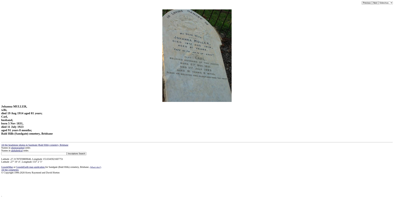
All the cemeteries (10, 170)
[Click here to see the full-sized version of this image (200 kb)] (197, 101)
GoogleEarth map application (30, 167)
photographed (17, 147)
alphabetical (17, 150)
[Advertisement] (93, 185)
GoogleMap (7, 167)
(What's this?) (95, 167)
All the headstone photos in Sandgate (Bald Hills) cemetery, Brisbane (34, 145)
